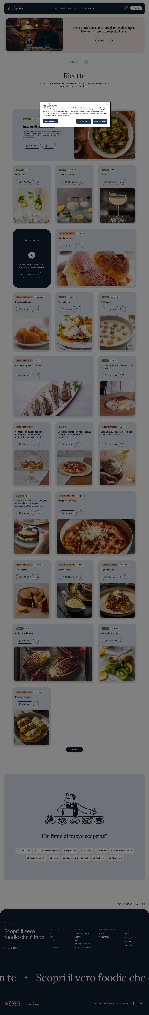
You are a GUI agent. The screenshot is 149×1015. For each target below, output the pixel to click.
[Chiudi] (107, 104)
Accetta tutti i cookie (100, 121)
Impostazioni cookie (50, 121)
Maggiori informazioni (63, 115)
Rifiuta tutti (83, 121)
